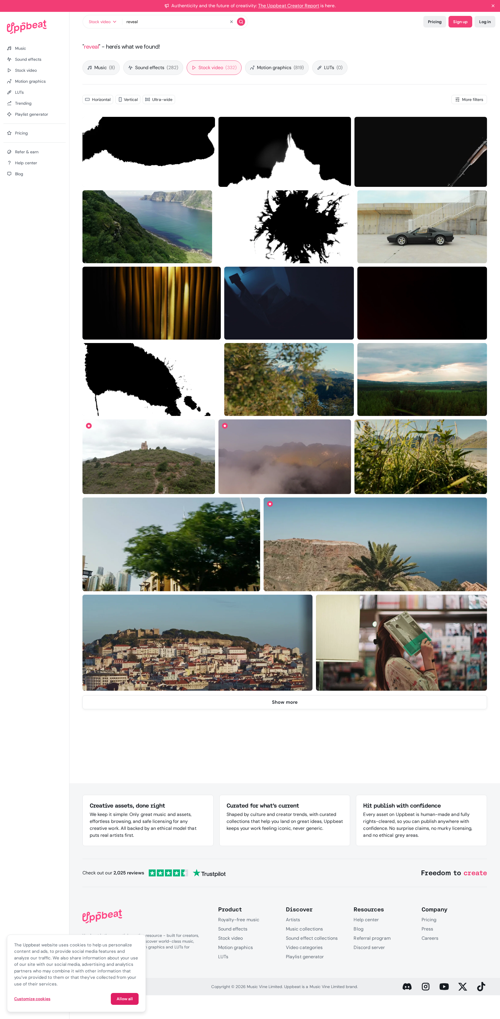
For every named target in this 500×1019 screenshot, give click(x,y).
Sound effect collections (312, 938)
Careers (430, 938)
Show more (284, 702)
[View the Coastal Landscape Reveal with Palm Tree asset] (375, 544)
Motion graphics (280, 68)
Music (104, 68)
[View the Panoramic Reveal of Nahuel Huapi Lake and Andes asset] (289, 380)
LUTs (333, 68)
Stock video (217, 68)
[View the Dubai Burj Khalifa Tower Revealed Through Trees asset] (171, 544)
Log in (485, 21)
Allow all (125, 998)
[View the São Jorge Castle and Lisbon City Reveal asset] (197, 642)
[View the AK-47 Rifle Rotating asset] (421, 152)
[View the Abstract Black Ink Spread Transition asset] (149, 152)
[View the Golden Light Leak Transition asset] (422, 303)
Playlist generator (305, 957)
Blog (358, 929)
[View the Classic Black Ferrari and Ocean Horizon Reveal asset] (422, 226)
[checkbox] (97, 99)
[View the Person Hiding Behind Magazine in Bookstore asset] (401, 642)
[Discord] (407, 986)
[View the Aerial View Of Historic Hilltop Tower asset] (149, 456)
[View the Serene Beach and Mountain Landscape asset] (421, 456)
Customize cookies (32, 998)
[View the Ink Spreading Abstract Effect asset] (285, 152)
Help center (366, 920)
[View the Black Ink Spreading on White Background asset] (285, 226)
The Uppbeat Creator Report (288, 6)
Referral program (372, 938)
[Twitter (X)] (462, 986)
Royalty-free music (238, 920)
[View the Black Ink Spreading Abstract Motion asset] (152, 380)
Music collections (304, 929)
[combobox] (103, 22)
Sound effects (156, 68)
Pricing (435, 21)
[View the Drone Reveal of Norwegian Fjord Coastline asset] (147, 226)
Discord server (369, 947)
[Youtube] (444, 986)
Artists (293, 920)
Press (427, 929)
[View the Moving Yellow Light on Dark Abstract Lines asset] (151, 303)
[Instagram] (425, 986)
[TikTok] (481, 986)
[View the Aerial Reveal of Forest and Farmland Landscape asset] (422, 380)
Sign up (460, 21)
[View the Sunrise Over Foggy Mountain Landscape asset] (285, 456)
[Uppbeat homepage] (34, 27)
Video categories (304, 947)
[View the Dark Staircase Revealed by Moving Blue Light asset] (289, 303)
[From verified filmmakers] (141, 178)
